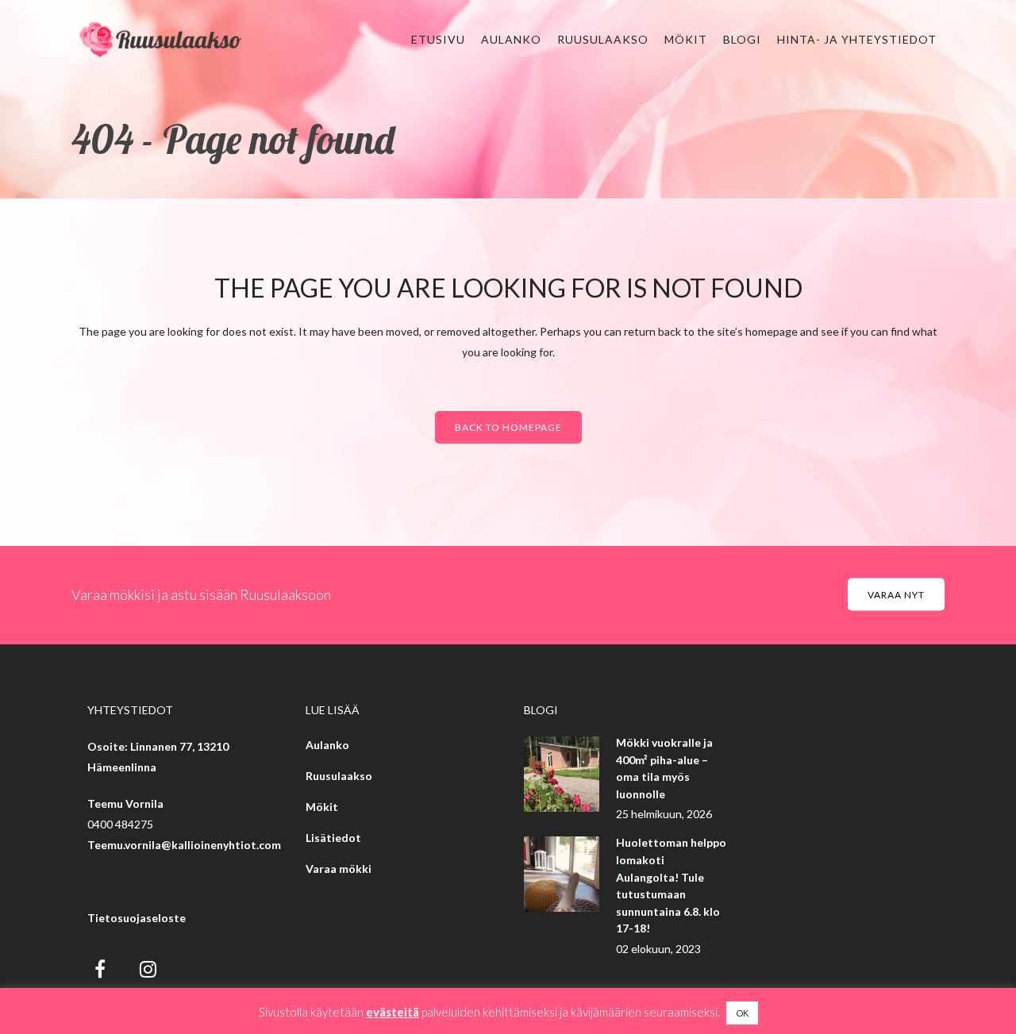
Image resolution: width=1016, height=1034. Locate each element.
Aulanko (327, 744)
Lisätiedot (333, 837)
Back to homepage (508, 427)
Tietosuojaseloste (136, 917)
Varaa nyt (896, 595)
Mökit (322, 806)
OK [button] (742, 1013)
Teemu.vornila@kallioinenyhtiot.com (184, 844)
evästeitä (392, 1012)
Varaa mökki (338, 868)
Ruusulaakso (339, 775)
